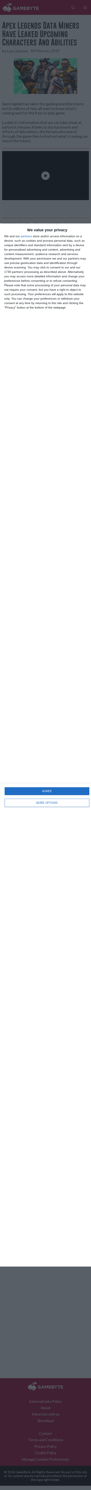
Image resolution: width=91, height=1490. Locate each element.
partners (26, 236)
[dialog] (45, 744)
